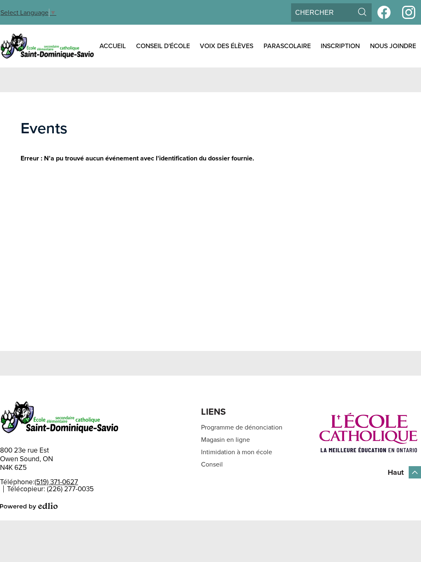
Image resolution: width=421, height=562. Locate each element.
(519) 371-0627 (56, 481)
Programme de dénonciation (241, 427)
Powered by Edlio (29, 506)
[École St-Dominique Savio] (47, 46)
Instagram (409, 12)
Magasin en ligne (225, 440)
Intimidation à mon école (236, 452)
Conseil (212, 464)
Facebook (384, 12)
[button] (112, 46)
